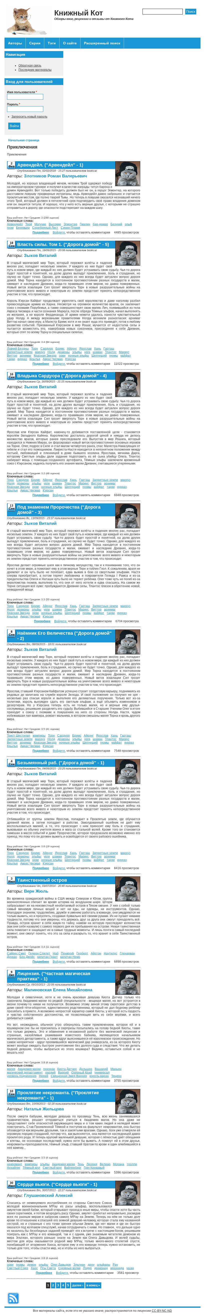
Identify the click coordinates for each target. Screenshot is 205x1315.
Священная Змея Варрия (69, 1076)
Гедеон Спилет (39, 953)
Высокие (55, 224)
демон (31, 1264)
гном (10, 228)
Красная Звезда (45, 355)
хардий (50, 1072)
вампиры (39, 735)
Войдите (59, 232)
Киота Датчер (67, 1069)
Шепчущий (99, 355)
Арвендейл (15, 224)
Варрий (63, 1072)
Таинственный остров (42, 880)
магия (11, 1069)
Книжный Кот (78, 13)
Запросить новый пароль (29, 116)
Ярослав (85, 348)
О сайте (70, 43)
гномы (113, 355)
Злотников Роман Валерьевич (55, 176)
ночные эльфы (78, 355)
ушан (130, 1268)
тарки (11, 359)
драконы (64, 352)
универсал (102, 1072)
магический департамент (25, 1072)
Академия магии (29, 1069)
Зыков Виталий (40, 255)
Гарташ (109, 348)
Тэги (52, 43)
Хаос (34, 1268)
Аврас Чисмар (53, 359)
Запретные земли (19, 352)
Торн (34, 348)
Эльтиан (79, 1264)
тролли (132, 1164)
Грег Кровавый (94, 1167)
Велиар (105, 1164)
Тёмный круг (31, 1167)
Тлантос (110, 352)
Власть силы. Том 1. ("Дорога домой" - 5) (63, 244)
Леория (91, 1164)
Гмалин (85, 224)
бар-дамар (100, 224)
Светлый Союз (17, 1268)
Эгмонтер (70, 224)
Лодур (87, 1268)
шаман (97, 352)
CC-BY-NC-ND (162, 1311)
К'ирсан (70, 359)
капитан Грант (47, 957)
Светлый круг (52, 1167)
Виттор (12, 355)
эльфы (77, 352)
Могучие (40, 224)
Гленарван (127, 953)
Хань (97, 348)
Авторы (15, 43)
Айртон (96, 953)
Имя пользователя (22, 92)
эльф (128, 224)
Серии (34, 43)
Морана (118, 1164)
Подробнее (40, 232)
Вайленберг (72, 1167)
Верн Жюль (36, 891)
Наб (55, 953)
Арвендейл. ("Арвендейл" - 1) (50, 164)
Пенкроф (67, 953)
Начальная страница (23, 140)
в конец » (93, 1285)
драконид (101, 1268)
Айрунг (72, 348)
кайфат (125, 355)
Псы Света (48, 1268)
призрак (49, 1069)
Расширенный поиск (102, 43)
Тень (81, 1164)
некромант (14, 1164)
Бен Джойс (27, 957)
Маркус (124, 352)
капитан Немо (70, 957)
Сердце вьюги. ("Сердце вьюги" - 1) (57, 1184)
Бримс (60, 348)
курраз (22, 359)
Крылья (35, 359)
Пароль (13, 104)
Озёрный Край (81, 1072)
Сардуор (46, 348)
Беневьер (23, 228)
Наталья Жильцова (44, 1109)
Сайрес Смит (16, 953)
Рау (115, 1264)
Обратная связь (29, 65)
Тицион (116, 1076)
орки (62, 355)
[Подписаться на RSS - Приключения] (13, 1305)
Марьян (116, 1069)
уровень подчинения (21, 1076)
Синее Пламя (70, 228)
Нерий (43, 1076)
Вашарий (101, 1069)
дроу (91, 1264)
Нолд (51, 352)
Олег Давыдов (61, 1264)
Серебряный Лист (45, 228)
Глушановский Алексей (48, 1195)
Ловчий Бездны (18, 348)
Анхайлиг (13, 1167)
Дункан (12, 957)
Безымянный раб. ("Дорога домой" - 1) (60, 762)
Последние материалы (35, 70)
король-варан (99, 1076)
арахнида (117, 1268)
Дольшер (85, 1069)
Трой (28, 224)
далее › (77, 1285)
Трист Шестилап (18, 735)
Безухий (116, 224)
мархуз (40, 352)
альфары (103, 1264)
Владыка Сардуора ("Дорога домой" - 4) (62, 375)
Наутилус (110, 953)
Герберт (82, 953)
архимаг (25, 355)
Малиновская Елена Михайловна (58, 990)
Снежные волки (69, 1268)
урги (87, 352)
